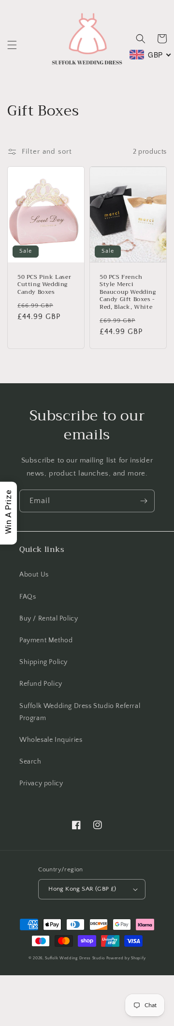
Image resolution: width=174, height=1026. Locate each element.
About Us (34, 574)
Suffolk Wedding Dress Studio (75, 958)
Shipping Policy (43, 662)
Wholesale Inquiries (50, 740)
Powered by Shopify (126, 958)
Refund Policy (40, 684)
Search (30, 762)
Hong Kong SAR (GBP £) (82, 888)
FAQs (27, 597)
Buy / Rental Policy (48, 618)
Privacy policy (41, 783)
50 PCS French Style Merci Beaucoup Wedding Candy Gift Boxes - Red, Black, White (128, 292)
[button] (12, 45)
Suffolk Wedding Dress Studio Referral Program (79, 712)
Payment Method (45, 640)
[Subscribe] (143, 501)
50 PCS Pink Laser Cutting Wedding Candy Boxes (44, 285)
